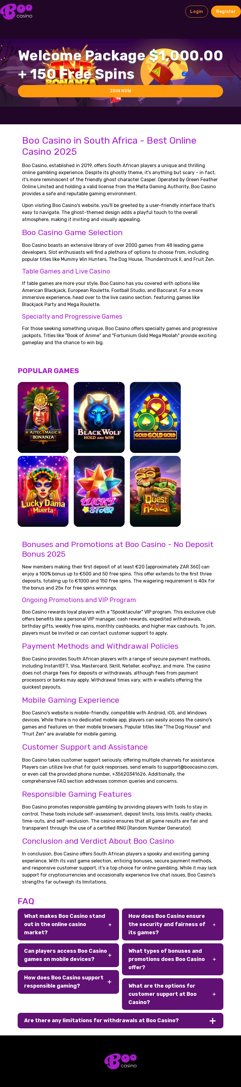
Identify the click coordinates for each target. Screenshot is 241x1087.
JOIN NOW (120, 91)
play (43, 425)
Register (226, 11)
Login (196, 11)
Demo (43, 442)
